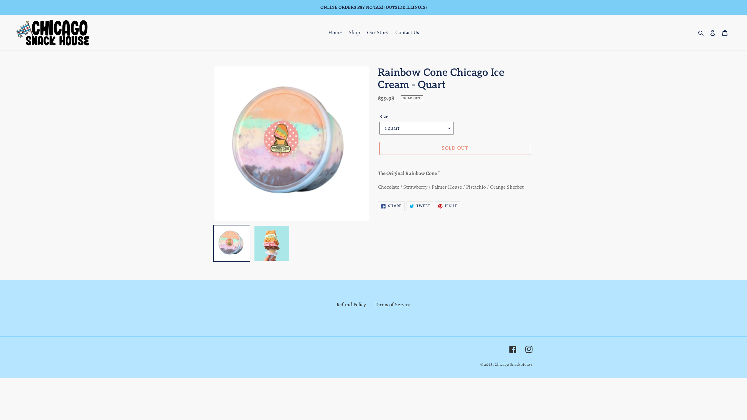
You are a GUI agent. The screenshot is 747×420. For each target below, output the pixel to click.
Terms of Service (393, 304)
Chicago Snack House (514, 364)
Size (383, 116)
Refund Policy (351, 304)
